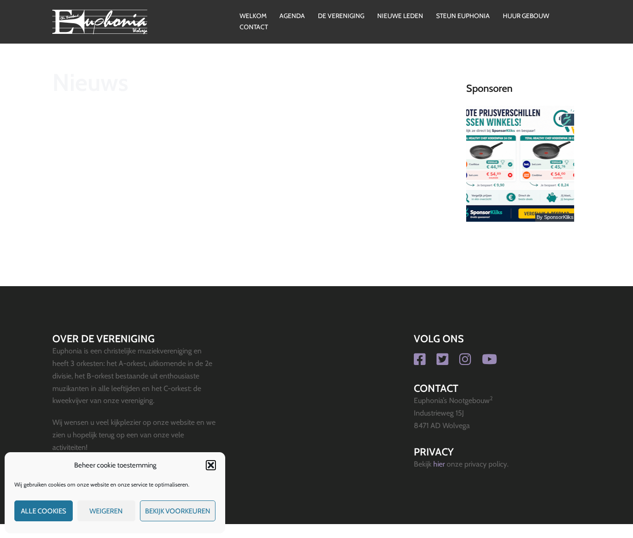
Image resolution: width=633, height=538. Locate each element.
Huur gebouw (526, 16)
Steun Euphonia (463, 16)
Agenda (292, 16)
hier (439, 464)
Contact (254, 27)
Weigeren (106, 511)
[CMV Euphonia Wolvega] (99, 21)
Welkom (253, 16)
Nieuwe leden (400, 16)
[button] (210, 465)
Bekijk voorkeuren (177, 511)
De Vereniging (341, 16)
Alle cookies (43, 511)
